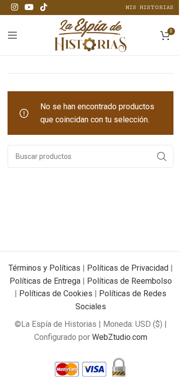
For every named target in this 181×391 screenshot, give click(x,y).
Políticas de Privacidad (127, 268)
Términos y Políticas (44, 268)
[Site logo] (91, 34)
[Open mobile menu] (13, 35)
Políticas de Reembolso (129, 281)
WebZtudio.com (119, 337)
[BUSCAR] (161, 156)
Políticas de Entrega (45, 281)
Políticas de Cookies (56, 293)
